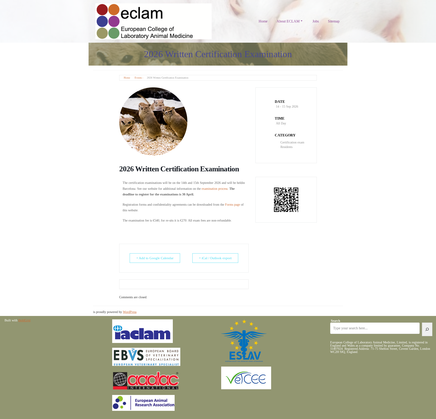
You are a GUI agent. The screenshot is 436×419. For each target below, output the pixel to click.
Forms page (232, 204)
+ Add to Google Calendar (154, 258)
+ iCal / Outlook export (215, 258)
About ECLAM (288, 21)
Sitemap (333, 21)
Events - (139, 77)
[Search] (427, 329)
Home (263, 21)
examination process (215, 188)
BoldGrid (24, 320)
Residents (286, 147)
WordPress (129, 312)
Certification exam (292, 142)
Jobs (315, 21)
